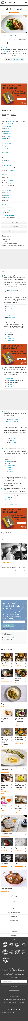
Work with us (10, 993)
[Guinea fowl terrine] (14, 823)
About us (6, 1002)
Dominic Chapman (14, 12)
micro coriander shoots (8, 215)
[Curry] (14, 693)
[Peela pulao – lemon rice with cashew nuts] (21, 778)
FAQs (23, 999)
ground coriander (9, 123)
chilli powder (8, 136)
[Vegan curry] (21, 657)
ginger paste (8, 146)
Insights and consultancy (20, 993)
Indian (15, 53)
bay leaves (6, 162)
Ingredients (14, 916)
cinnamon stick (7, 165)
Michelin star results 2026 (14, 912)
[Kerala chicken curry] (14, 878)
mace (6, 192)
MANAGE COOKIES (14, 1018)
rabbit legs (6, 148)
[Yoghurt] (21, 842)
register (13, 638)
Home (14, 901)
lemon (4, 138)
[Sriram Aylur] (7, 858)
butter (9, 178)
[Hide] (21, 858)
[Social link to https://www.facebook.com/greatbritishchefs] (8, 1009)
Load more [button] (13, 896)
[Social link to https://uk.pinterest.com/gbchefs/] (11, 1009)
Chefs (14, 908)
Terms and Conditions (14, 1005)
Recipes (14, 905)
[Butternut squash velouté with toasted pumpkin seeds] (14, 757)
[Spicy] (7, 673)
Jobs (10, 1002)
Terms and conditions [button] (7, 628)
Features (14, 924)
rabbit (5, 49)
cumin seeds (8, 126)
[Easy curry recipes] (21, 673)
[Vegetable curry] (7, 657)
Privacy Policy (21, 1002)
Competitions (14, 931)
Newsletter (14, 935)
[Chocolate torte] (7, 842)
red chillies (5, 207)
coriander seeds (11, 170)
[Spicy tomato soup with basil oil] (7, 800)
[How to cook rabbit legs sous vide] (7, 713)
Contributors (14, 1002)
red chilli (5, 185)
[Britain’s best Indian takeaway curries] (21, 732)
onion (4, 160)
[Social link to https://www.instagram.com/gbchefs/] (14, 1009)
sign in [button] (7, 638)
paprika (7, 131)
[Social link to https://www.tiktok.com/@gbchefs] (19, 1009)
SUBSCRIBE (9, 625)
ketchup (9, 187)
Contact (5, 993)
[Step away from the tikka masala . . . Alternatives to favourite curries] (21, 713)
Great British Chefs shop (14, 996)
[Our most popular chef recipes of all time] (7, 778)
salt (6, 141)
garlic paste (8, 143)
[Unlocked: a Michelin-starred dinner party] (21, 800)
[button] (26, 3)
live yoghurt (11, 121)
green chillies (6, 167)
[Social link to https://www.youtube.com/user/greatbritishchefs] (16, 1009)
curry (7, 51)
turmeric (7, 128)
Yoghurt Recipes (6, 540)
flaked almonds (6, 210)
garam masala (8, 133)
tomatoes (10, 156)
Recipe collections (14, 920)
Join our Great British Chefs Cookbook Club (12, 999)
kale (3, 212)
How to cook (14, 927)
